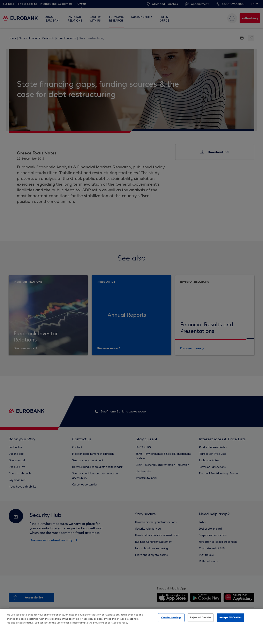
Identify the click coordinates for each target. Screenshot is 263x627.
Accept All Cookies (230, 617)
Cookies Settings (171, 617)
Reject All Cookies (200, 617)
